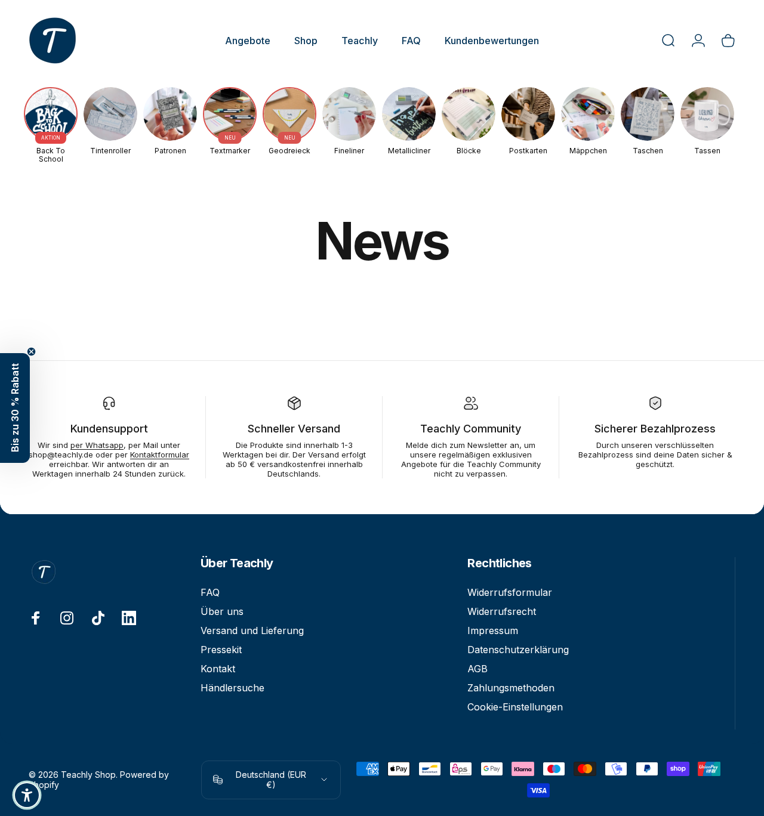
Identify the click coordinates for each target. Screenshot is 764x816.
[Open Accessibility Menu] (27, 795)
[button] (15, 408)
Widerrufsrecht (501, 611)
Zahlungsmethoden (510, 688)
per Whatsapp (97, 445)
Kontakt (218, 669)
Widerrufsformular (509, 592)
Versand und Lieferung (252, 630)
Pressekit (221, 650)
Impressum (492, 630)
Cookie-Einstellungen (515, 707)
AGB (477, 669)
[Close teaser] (31, 351)
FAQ (210, 592)
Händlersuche (232, 688)
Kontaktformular (159, 454)
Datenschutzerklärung (518, 650)
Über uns (222, 611)
